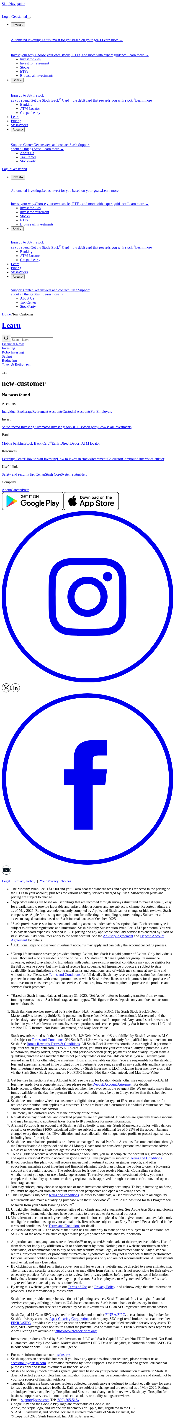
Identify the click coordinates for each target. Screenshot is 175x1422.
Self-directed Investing (18, 427)
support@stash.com (35, 1400)
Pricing (16, 121)
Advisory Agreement (118, 936)
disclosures (62, 1355)
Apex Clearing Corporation (69, 1319)
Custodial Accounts (76, 411)
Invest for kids (30, 59)
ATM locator (90, 443)
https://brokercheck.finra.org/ (76, 1331)
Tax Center (28, 157)
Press (25, 490)
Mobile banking (13, 443)
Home (6, 314)
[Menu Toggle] (29, 17)
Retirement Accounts (47, 411)
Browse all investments (36, 75)
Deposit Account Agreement (113, 1084)
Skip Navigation (13, 4)
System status (70, 474)
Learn (15, 117)
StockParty (28, 161)
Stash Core (53, 474)
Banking (26, 104)
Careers (16, 490)
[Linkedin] (15, 691)
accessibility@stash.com (28, 1363)
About (6, 490)
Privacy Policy (24, 881)
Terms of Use (77, 1287)
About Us (27, 153)
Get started (19, 16)
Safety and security (15, 474)
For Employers (101, 411)
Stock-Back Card (38, 443)
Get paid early (30, 113)
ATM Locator (30, 108)
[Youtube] (6, 873)
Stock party (90, 427)
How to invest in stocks (74, 459)
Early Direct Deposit (66, 443)
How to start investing (41, 459)
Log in (6, 16)
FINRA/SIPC (115, 1315)
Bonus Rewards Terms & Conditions (53, 1044)
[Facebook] (87, 863)
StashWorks (19, 125)
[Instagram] (87, 681)
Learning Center (13, 459)
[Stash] (87, 10)
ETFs (24, 71)
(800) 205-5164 (68, 1400)
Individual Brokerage (17, 411)
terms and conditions (64, 1195)
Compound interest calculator (143, 459)
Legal (6, 881)
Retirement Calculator (106, 459)
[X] (6, 691)
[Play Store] (33, 509)
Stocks (25, 67)
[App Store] (91, 509)
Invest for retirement (34, 63)
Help (83, 474)
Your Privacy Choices (55, 881)
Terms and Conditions (64, 974)
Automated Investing (49, 427)
